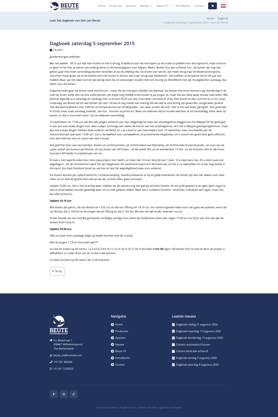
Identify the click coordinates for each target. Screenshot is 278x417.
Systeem (131, 6)
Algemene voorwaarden (170, 407)
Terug (58, 271)
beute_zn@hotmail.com (67, 355)
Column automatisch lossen (193, 344)
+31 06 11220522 (63, 368)
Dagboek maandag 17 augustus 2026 (198, 331)
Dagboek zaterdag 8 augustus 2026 (197, 364)
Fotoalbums (183, 6)
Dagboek (223, 18)
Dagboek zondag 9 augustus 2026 (196, 358)
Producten (115, 6)
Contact (199, 6)
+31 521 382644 (63, 362)
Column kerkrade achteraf (192, 351)
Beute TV (162, 6)
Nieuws (144, 6)
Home (101, 6)
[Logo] (64, 6)
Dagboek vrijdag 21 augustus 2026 (197, 324)
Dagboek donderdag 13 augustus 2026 (199, 338)
